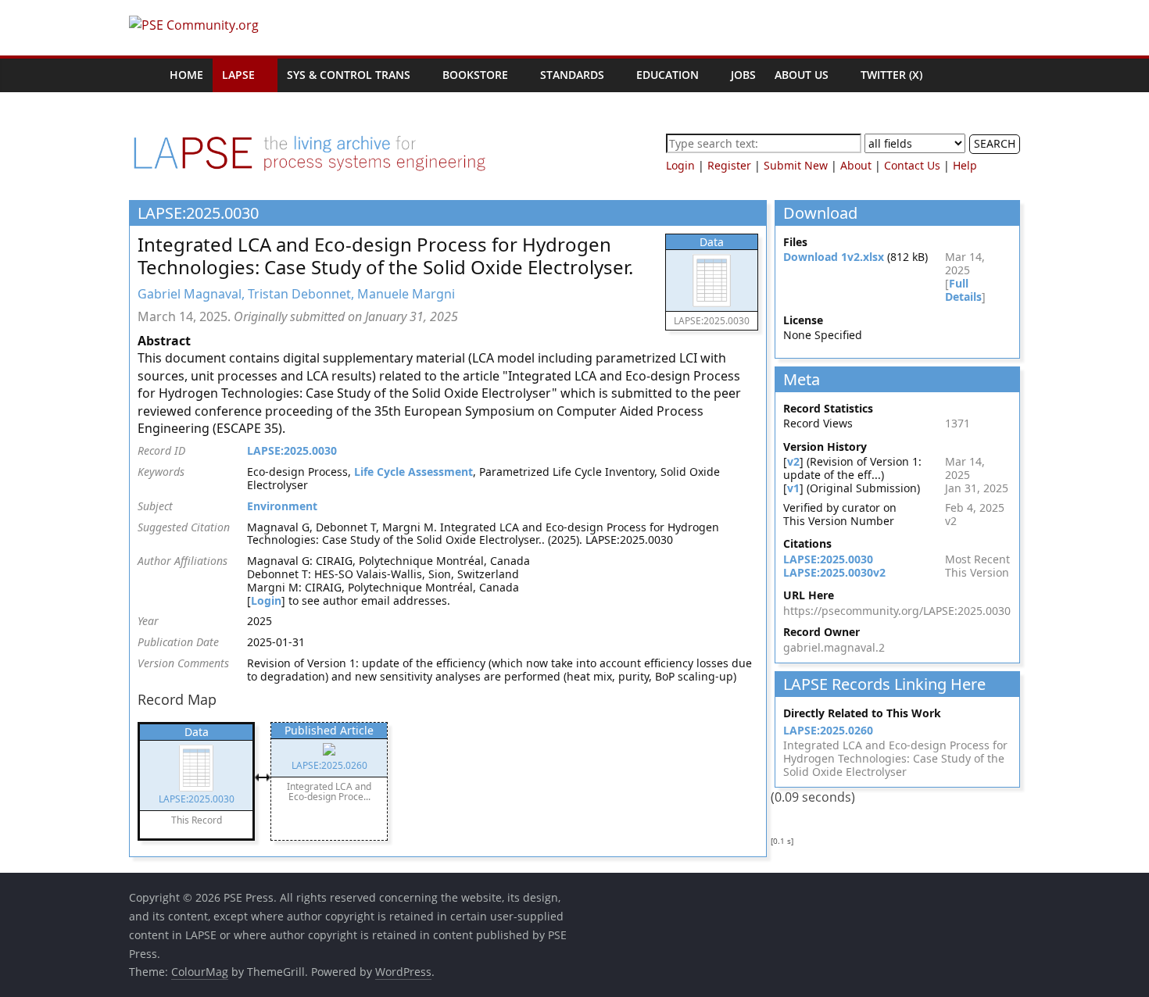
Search (994, 143)
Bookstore (475, 74)
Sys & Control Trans (348, 74)
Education (667, 74)
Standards (572, 74)
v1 (793, 488)
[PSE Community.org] (144, 75)
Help (965, 165)
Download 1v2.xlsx (833, 256)
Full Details (963, 290)
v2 (793, 461)
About (856, 165)
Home (186, 74)
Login (680, 165)
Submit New (796, 165)
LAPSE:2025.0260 (828, 730)
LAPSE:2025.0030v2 (834, 572)
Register (729, 165)
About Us (802, 74)
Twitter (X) (891, 74)
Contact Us (912, 165)
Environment (282, 506)
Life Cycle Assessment (413, 471)
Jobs (743, 74)
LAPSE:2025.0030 (292, 450)
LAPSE (238, 74)
